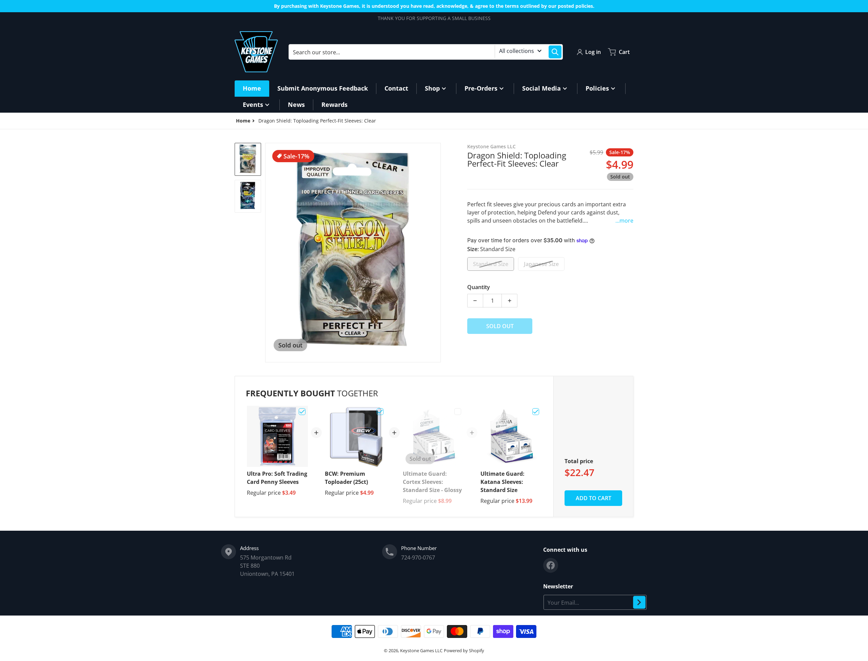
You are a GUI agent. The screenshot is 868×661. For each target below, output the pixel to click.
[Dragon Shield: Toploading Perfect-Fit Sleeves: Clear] (248, 159)
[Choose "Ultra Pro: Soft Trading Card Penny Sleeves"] (302, 411)
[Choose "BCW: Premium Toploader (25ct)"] (380, 411)
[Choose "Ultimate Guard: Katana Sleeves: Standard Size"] (535, 411)
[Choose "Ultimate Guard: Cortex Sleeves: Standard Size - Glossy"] (457, 411)
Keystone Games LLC (421, 650)
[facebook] (550, 565)
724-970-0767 (418, 557)
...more (624, 220)
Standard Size (490, 264)
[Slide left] (269, 252)
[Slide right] (436, 252)
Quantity (478, 287)
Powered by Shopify (464, 650)
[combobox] (426, 52)
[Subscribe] (639, 602)
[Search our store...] (555, 51)
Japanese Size (541, 264)
